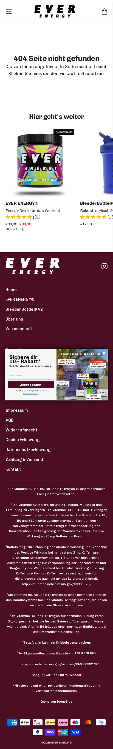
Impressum (16, 410)
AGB (9, 420)
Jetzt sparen (30, 384)
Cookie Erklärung (22, 439)
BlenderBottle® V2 (24, 309)
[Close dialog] (103, 352)
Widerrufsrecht (21, 430)
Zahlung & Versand (24, 459)
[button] (19, 217)
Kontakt (13, 469)
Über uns (14, 319)
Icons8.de (64, 701)
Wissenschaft (19, 328)
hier (36, 73)
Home (11, 289)
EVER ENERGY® (20, 299)
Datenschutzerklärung (28, 449)
